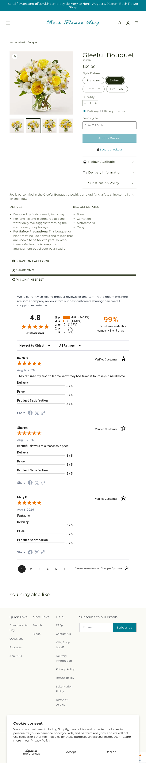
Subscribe (125, 627)
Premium (93, 89)
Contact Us (63, 634)
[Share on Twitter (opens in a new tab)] (36, 413)
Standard (93, 80)
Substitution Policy (64, 689)
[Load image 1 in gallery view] (17, 126)
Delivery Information (64, 658)
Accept (71, 752)
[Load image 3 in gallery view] (49, 126)
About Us (16, 656)
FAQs (59, 625)
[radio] (73, 317)
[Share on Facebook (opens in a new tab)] (30, 413)
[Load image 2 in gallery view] (33, 126)
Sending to (96, 118)
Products (16, 647)
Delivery (93, 111)
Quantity (89, 97)
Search (37, 625)
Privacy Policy (40, 740)
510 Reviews (39, 333)
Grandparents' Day (19, 628)
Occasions (16, 638)
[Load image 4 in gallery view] (66, 126)
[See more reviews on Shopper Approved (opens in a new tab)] (43, 413)
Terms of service (61, 702)
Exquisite (117, 89)
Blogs (36, 634)
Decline (111, 752)
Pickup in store (114, 111)
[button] (8, 23)
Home (13, 42)
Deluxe (115, 80)
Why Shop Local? (63, 645)
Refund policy (65, 677)
